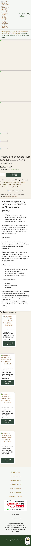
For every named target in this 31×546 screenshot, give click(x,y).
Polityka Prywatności (16, 484)
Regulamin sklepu (16, 480)
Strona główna (6, 32)
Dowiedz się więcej (9, 343)
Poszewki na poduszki (13, 33)
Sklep (13, 32)
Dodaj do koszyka (13, 174)
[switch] (27, 544)
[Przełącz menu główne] (28, 14)
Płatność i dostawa (16, 488)
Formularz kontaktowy (16, 496)
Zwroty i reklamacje (16, 492)
